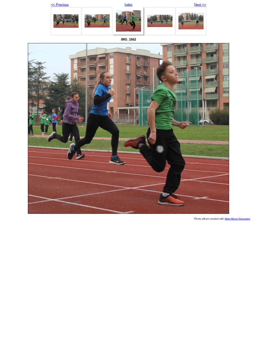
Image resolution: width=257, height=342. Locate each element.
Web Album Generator (237, 218)
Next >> (200, 5)
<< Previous (60, 5)
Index (128, 5)
